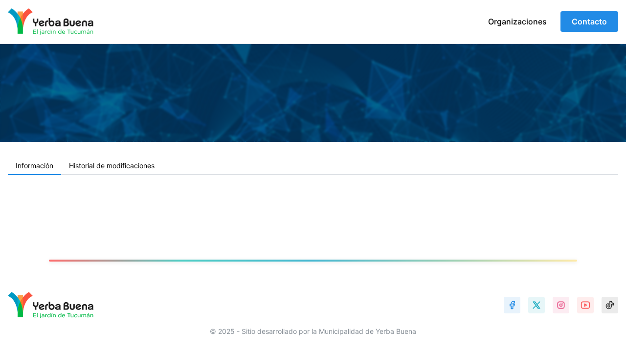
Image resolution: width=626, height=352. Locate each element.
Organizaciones (517, 21)
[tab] (34, 166)
